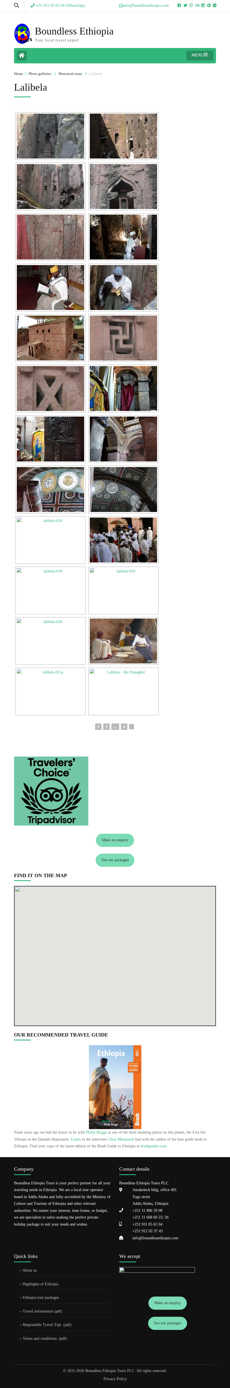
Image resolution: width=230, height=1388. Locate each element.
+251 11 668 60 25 (147, 1217)
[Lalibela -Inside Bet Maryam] (123, 388)
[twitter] (183, 2)
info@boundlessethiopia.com (155, 1238)
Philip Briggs (96, 1132)
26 (166, 1217)
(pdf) (67, 1325)
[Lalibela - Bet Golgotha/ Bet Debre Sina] (123, 136)
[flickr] (213, 2)
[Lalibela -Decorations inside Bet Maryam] (123, 439)
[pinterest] (207, 2)
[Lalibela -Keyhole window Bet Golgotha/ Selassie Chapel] (123, 186)
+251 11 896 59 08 (147, 1210)
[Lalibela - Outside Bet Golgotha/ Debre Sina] (123, 287)
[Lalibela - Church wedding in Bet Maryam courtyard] (50, 540)
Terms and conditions (40, 1338)
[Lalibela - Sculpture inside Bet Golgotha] (50, 237)
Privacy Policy (115, 1379)
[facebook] (177, 2)
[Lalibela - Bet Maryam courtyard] (123, 590)
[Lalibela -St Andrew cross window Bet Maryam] (50, 388)
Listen (76, 1139)
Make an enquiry (115, 840)
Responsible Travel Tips (42, 1325)
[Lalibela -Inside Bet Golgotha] (50, 287)
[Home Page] (22, 56)
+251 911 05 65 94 (147, 1224)
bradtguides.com (154, 1146)
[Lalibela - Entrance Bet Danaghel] (50, 691)
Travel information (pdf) (42, 1311)
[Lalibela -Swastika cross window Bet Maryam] (123, 338)
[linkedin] (201, 2)
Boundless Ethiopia (74, 31)
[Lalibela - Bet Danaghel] (123, 691)
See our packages (115, 860)
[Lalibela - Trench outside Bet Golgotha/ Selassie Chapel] (50, 186)
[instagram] (189, 2)
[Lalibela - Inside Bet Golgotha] (123, 237)
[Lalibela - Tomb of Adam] (50, 136)
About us (29, 1270)
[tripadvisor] (195, 2)
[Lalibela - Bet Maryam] (50, 338)
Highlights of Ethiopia (40, 1284)
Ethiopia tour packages (41, 1297)
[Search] (16, 5)
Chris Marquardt (121, 1139)
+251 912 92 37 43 (147, 1231)
